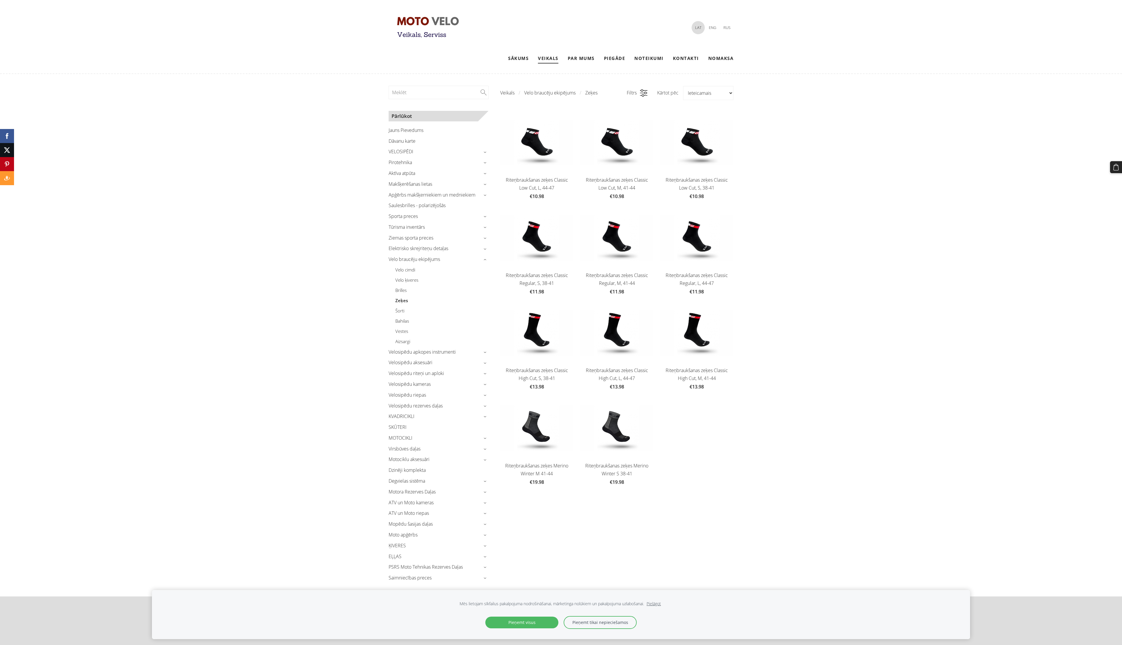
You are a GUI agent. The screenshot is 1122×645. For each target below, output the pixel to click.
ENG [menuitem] (712, 27)
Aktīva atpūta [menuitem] (402, 173)
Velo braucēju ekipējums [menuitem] (414, 259)
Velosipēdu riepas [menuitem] (407, 395)
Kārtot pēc (667, 93)
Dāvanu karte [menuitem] (402, 141)
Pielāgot (654, 603)
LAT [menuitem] (698, 27)
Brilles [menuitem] (401, 290)
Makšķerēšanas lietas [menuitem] (410, 184)
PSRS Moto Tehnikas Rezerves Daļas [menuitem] (426, 567)
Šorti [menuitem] (399, 311)
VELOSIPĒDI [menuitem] (401, 151)
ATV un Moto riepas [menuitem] (409, 513)
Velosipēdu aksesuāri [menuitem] (410, 362)
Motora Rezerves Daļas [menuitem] (412, 492)
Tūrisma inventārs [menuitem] (407, 227)
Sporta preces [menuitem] (403, 216)
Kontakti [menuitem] (686, 58)
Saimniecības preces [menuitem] (410, 578)
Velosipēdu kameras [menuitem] (410, 384)
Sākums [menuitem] (518, 58)
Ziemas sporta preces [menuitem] (411, 238)
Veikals (507, 93)
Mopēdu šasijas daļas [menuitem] (411, 524)
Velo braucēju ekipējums (550, 93)
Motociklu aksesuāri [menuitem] (409, 459)
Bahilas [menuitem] (402, 321)
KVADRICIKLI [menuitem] (401, 416)
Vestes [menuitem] (401, 331)
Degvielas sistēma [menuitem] (407, 481)
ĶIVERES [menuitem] (397, 545)
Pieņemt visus (522, 622)
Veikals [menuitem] (548, 58)
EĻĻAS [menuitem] (395, 556)
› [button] (486, 152)
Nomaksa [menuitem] (721, 58)
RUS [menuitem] (726, 27)
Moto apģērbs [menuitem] (403, 535)
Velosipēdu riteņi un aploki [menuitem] (416, 373)
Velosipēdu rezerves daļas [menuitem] (416, 406)
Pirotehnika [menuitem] (400, 162)
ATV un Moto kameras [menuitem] (411, 502)
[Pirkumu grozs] (1116, 167)
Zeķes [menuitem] (401, 300)
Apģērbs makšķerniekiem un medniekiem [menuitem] (432, 195)
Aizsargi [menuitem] (402, 341)
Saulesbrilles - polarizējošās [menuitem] (417, 205)
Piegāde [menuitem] (614, 58)
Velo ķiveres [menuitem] (406, 280)
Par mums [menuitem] (581, 58)
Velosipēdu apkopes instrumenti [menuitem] (422, 352)
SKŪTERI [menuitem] (397, 427)
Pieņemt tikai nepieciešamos (600, 622)
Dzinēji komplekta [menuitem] (407, 470)
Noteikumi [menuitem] (649, 58)
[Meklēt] (483, 92)
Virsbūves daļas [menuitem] (404, 449)
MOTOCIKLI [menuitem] (400, 438)
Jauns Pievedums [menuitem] (406, 130)
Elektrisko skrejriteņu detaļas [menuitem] (418, 248)
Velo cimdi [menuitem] (405, 270)
